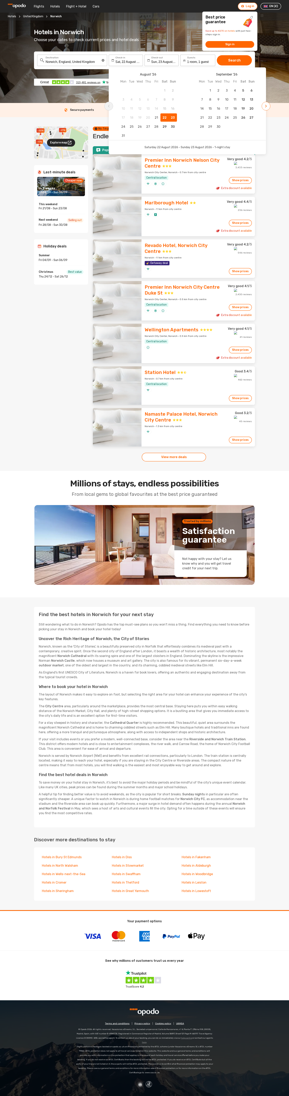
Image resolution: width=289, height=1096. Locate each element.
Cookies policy (163, 1023)
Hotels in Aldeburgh (196, 865)
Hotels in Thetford (125, 882)
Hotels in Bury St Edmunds (62, 857)
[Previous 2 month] (108, 106)
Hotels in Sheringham (58, 891)
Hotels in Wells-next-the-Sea (63, 874)
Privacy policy (142, 1023)
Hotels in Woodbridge (197, 874)
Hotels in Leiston (194, 882)
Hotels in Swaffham (126, 874)
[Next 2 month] (266, 106)
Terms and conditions (117, 1023)
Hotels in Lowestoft (196, 891)
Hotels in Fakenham (196, 857)
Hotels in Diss (122, 857)
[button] (103, 60)
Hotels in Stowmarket (128, 865)
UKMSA (180, 1023)
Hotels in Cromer (54, 882)
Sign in (230, 44)
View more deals (174, 457)
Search (234, 60)
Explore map (58, 142)
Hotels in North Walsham (60, 865)
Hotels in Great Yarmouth (130, 891)
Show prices (240, 180)
